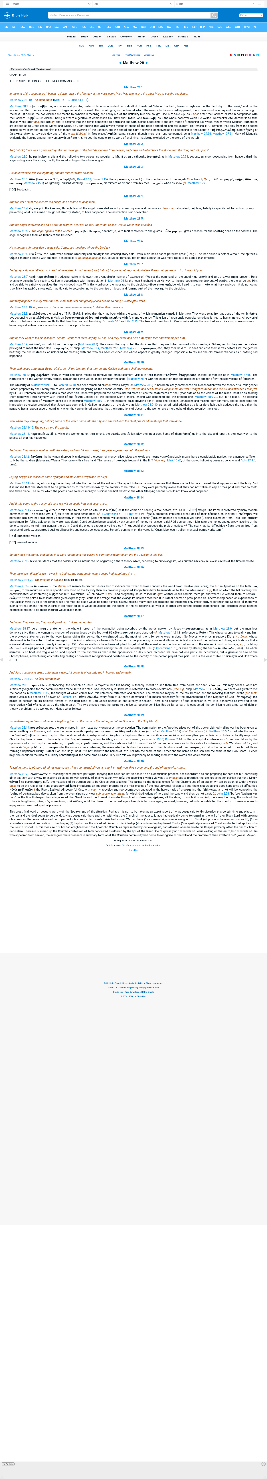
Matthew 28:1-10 (20, 100)
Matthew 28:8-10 (20, 307)
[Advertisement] (133, 931)
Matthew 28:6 (133, 241)
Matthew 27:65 (241, 375)
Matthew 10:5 (218, 731)
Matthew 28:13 (134, 471)
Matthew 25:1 (110, 348)
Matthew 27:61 (223, 133)
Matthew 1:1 (201, 689)
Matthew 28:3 (133, 166)
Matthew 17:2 (197, 183)
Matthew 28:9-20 (206, 397)
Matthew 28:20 (134, 761)
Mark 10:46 (174, 460)
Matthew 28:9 (133, 331)
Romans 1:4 (68, 697)
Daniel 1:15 (100, 179)
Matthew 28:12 (134, 444)
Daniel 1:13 (84, 179)
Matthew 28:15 (134, 548)
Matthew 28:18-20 (21, 679)
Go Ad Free (8, 1464)
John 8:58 (223, 793)
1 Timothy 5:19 (134, 514)
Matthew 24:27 (33, 183)
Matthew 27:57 (170, 731)
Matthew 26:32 (118, 280)
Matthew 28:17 (134, 616)
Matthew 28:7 (133, 264)
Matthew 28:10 (134, 362)
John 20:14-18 (67, 385)
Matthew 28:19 (134, 715)
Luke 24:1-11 (79, 100)
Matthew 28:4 (133, 196)
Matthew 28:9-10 (42, 385)
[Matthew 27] (4, 668)
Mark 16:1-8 (61, 100)
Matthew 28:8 (133, 294)
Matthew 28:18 (134, 666)
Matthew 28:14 (134, 497)
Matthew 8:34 (90, 348)
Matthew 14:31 (168, 632)
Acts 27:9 (247, 460)
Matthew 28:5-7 (19, 231)
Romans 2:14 (173, 739)
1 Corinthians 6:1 (112, 514)
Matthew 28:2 (133, 144)
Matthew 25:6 (129, 348)
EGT (23, 55)
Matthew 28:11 (134, 415)
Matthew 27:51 (178, 156)
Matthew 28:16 (134, 567)
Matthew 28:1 (133, 87)
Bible (10, 55)
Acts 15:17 (156, 739)
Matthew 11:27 (39, 693)
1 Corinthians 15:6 (165, 648)
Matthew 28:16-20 (21, 580)
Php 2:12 (132, 321)
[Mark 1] (262, 668)
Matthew (31, 55)
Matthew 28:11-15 (21, 427)
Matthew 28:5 (133, 218)
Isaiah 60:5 (113, 321)
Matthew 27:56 (201, 133)
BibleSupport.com (131, 845)
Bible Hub (133, 850)
